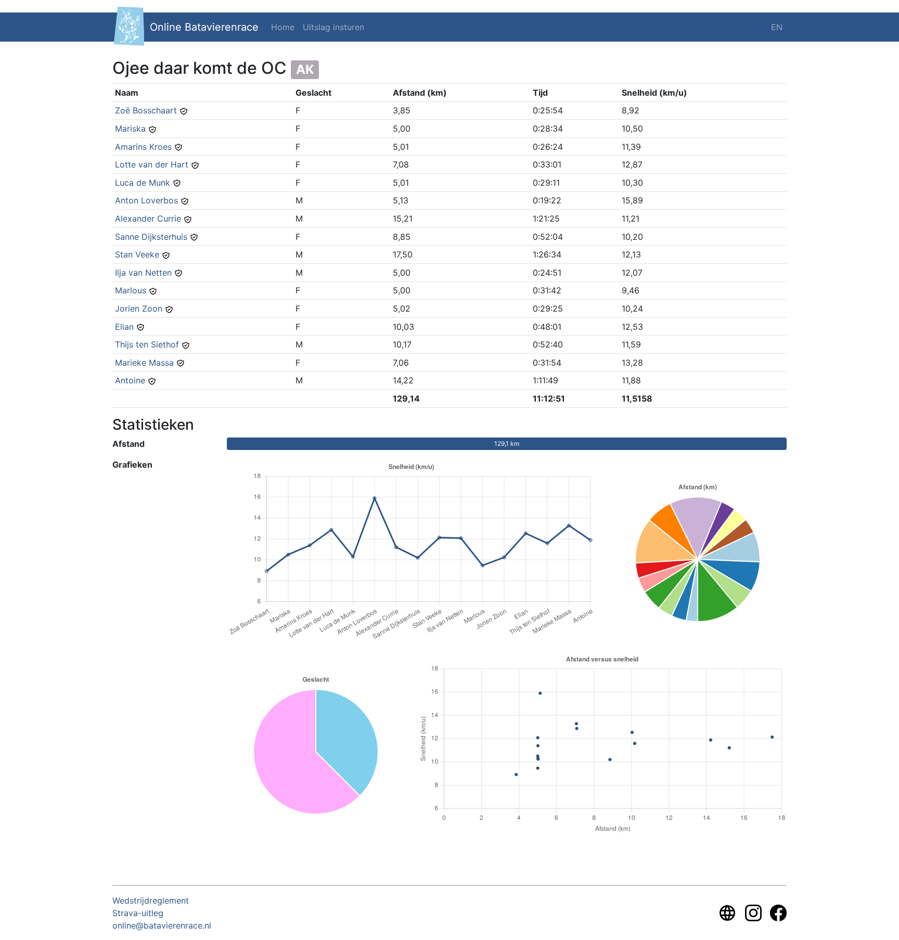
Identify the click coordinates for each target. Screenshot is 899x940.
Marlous (130, 290)
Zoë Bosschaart (146, 110)
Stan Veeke (137, 254)
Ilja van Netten (143, 272)
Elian (124, 326)
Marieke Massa (144, 362)
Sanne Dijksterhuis (151, 236)
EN (776, 27)
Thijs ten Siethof (147, 344)
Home (282, 27)
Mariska (130, 128)
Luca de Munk (142, 182)
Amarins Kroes (143, 146)
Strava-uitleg (137, 913)
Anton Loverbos (146, 200)
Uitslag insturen (333, 27)
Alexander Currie (148, 218)
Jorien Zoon (138, 308)
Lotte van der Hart (151, 164)
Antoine (130, 380)
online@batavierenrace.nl (161, 925)
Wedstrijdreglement (150, 900)
